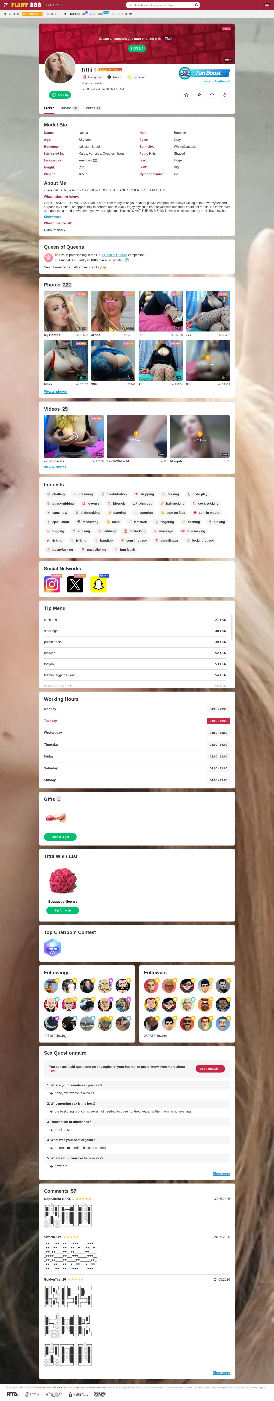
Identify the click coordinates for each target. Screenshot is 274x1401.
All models (11, 14)
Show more (52, 217)
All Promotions (74, 14)
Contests (96, 14)
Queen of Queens (114, 255)
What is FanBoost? (217, 81)
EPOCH (80, 1387)
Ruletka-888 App (122, 14)
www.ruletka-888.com (50, 1387)
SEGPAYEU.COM (97, 1387)
